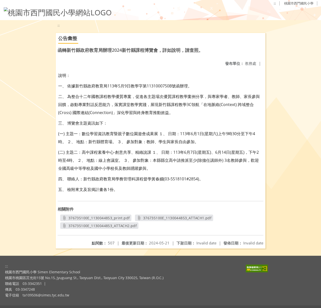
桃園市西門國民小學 (298, 3)
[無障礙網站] (257, 271)
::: (275, 3)
